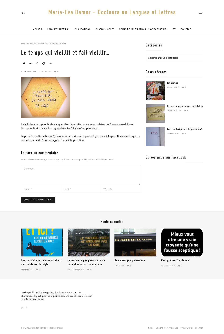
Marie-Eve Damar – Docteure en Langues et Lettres (112, 12)
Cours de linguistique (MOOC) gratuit (142, 29)
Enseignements (105, 29)
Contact (186, 29)
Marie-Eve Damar (28, 71)
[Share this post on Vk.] (30, 63)
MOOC (151, 328)
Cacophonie (42, 43)
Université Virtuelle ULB (167, 328)
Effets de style (28, 43)
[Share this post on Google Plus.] (50, 63)
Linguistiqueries (57, 29)
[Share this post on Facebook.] (37, 63)
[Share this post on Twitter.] (24, 63)
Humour (54, 43)
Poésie (63, 43)
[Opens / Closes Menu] (200, 13)
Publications (83, 29)
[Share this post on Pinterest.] (44, 63)
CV (174, 29)
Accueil (37, 29)
